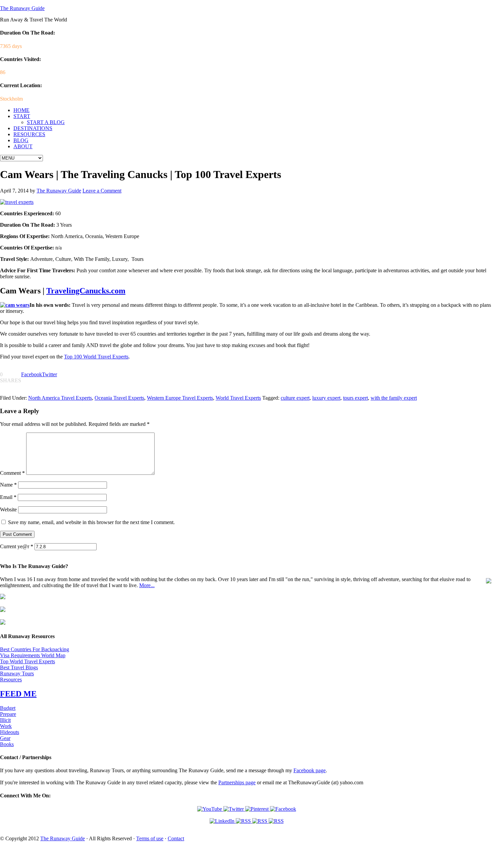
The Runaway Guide (22, 8)
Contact (176, 838)
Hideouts (9, 732)
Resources (11, 679)
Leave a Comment (102, 190)
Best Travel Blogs (19, 667)
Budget (7, 708)
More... (147, 585)
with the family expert (394, 398)
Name (8, 485)
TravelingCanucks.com (85, 290)
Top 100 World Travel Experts (96, 356)
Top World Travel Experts (27, 661)
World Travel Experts (238, 398)
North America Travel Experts (60, 398)
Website (8, 509)
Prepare (8, 714)
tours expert (355, 398)
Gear (5, 738)
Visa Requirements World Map (32, 655)
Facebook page (309, 770)
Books (7, 744)
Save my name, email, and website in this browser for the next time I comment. (91, 522)
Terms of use (149, 838)
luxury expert (326, 398)
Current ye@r (16, 546)
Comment (12, 473)
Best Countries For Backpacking (34, 649)
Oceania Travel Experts (119, 398)
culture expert (295, 398)
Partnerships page (237, 782)
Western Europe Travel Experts (180, 398)
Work (6, 726)
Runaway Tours (17, 673)
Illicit (5, 720)
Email (8, 497)
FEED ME (18, 693)
